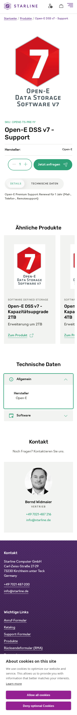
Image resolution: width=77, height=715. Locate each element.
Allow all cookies (38, 695)
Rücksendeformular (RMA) (23, 648)
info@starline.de (38, 520)
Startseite (10, 18)
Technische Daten (44, 184)
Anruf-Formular (15, 620)
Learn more (14, 684)
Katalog (9, 627)
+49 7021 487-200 (17, 584)
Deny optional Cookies (38, 705)
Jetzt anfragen (49, 164)
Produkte (26, 18)
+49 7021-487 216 (38, 514)
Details (15, 184)
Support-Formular (17, 634)
